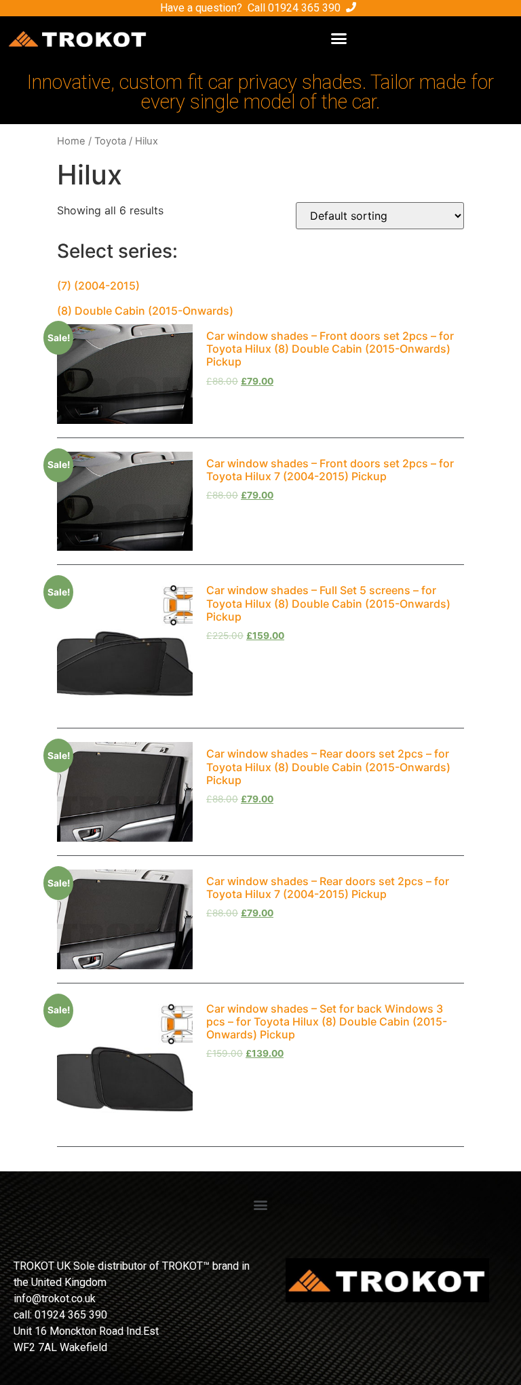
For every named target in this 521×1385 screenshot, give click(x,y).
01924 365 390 (304, 7)
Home (71, 141)
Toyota (110, 141)
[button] (338, 39)
